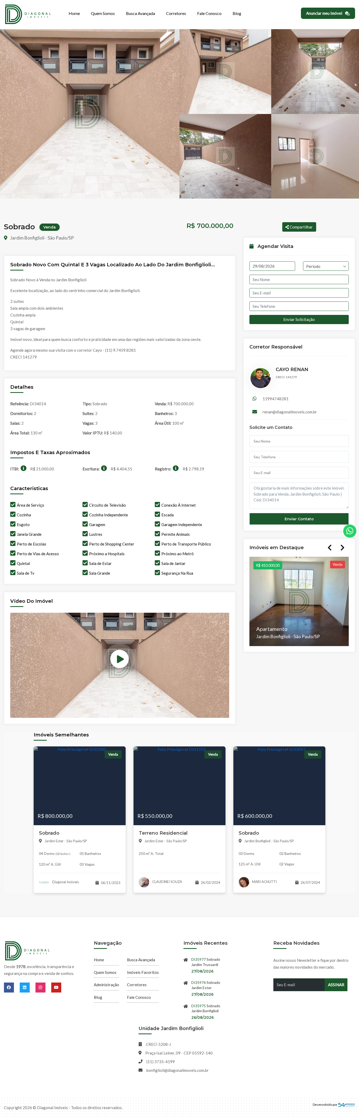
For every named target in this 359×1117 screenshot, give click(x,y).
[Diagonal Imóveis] (27, 951)
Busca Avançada (140, 13)
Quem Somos (103, 13)
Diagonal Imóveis (65, 882)
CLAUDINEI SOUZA (166, 882)
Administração (106, 984)
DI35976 (198, 982)
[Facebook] (12, 987)
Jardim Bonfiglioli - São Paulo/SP (41, 238)
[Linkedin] (27, 987)
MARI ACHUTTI (264, 882)
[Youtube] (56, 987)
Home (74, 13)
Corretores (176, 13)
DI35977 (198, 959)
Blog (237, 13)
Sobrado (49, 833)
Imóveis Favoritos (143, 972)
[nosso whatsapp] (349, 531)
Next (342, 547)
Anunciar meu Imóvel (324, 13)
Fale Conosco (209, 13)
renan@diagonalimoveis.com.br (290, 411)
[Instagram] (43, 987)
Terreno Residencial (163, 833)
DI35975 (198, 1006)
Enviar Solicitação (299, 319)
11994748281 (276, 398)
